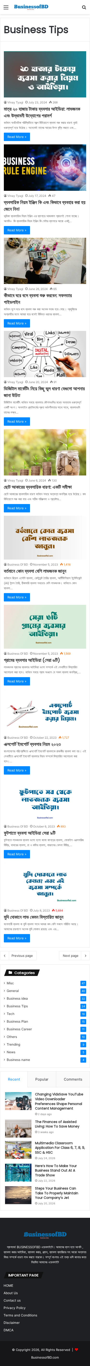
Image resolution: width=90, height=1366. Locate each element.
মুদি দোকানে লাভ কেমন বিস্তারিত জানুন (33, 917)
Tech (10, 1014)
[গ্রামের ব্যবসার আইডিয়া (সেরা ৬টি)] (45, 627)
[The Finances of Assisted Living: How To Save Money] (18, 1129)
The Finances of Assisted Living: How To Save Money (57, 1124)
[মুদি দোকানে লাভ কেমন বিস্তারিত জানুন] (45, 884)
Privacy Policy (15, 1308)
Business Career (19, 1029)
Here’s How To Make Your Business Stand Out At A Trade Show (56, 1170)
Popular (41, 1079)
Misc (10, 983)
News (11, 1052)
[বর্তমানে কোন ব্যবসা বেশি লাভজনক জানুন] (45, 538)
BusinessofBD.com (45, 1357)
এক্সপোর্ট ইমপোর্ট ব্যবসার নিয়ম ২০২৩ (32, 744)
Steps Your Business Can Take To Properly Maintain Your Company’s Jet (56, 1193)
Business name (18, 1060)
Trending (13, 1044)
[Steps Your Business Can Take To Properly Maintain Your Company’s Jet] (18, 1195)
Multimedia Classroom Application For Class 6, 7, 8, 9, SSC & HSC (60, 1148)
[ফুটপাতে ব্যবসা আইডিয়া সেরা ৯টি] (45, 800)
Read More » (16, 137)
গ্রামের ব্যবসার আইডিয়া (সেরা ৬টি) (32, 660)
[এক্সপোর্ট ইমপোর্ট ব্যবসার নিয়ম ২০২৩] (45, 711)
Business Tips (17, 1006)
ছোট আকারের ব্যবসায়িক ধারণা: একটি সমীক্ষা (38, 487)
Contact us (12, 1300)
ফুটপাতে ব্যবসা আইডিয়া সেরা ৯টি (29, 833)
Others (12, 1037)
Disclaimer (12, 1323)
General (13, 991)
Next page (70, 956)
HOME (8, 1285)
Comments (73, 1079)
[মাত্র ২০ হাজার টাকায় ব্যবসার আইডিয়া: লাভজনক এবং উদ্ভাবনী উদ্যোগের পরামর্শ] (45, 74)
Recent (14, 1079)
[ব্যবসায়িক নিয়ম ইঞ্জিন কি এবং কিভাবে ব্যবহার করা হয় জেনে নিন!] (45, 167)
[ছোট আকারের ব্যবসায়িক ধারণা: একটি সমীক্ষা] (45, 452)
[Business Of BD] (31, 7)
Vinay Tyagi (15, 102)
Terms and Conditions (20, 1315)
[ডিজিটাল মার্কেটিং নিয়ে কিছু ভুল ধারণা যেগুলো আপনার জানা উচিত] (45, 354)
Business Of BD (17, 564)
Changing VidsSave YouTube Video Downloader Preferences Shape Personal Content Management (59, 1101)
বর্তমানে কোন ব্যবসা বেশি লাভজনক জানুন (35, 571)
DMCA (8, 1330)
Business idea (17, 998)
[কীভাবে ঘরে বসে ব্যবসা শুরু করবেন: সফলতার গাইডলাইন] (45, 261)
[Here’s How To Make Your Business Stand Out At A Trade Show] (18, 1173)
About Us (11, 1293)
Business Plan (17, 1021)
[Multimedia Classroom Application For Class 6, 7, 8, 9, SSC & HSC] (18, 1150)
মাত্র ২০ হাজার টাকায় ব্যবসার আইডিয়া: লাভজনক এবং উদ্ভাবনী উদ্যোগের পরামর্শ (42, 112)
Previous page (22, 956)
